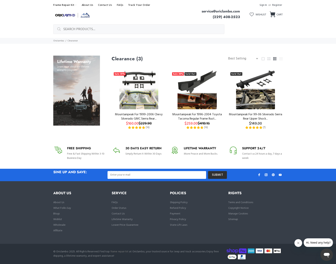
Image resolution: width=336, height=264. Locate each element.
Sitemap (233, 219)
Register (277, 5)
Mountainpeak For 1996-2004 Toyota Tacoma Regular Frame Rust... (197, 116)
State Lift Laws (178, 225)
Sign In (263, 5)
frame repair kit (119, 251)
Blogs (56, 214)
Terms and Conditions (240, 202)
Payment (175, 214)
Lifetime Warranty (122, 219)
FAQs (115, 202)
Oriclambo (58, 41)
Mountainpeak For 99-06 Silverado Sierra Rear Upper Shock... (255, 116)
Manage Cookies (238, 214)
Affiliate (57, 230)
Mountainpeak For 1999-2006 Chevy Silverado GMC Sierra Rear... (139, 116)
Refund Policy (178, 208)
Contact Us (118, 214)
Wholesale (59, 225)
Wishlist (57, 219)
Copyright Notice (238, 208)
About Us (58, 202)
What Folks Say (62, 208)
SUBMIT (217, 174)
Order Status (119, 208)
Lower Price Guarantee (125, 225)
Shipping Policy (179, 202)
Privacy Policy (178, 219)
